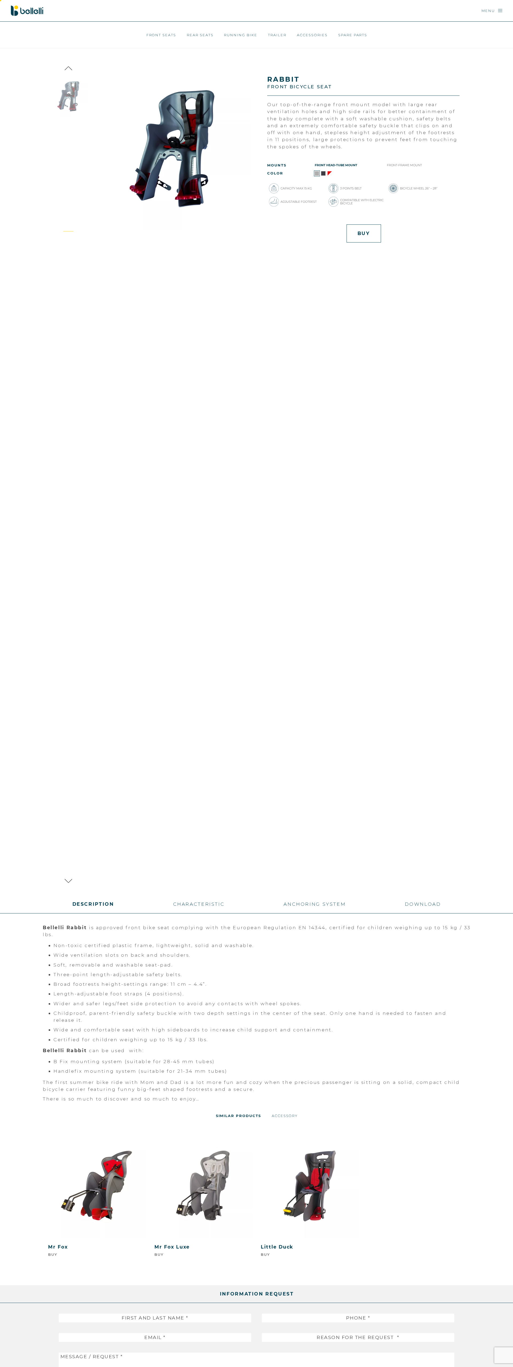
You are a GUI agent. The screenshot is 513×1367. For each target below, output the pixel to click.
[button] (68, 68)
